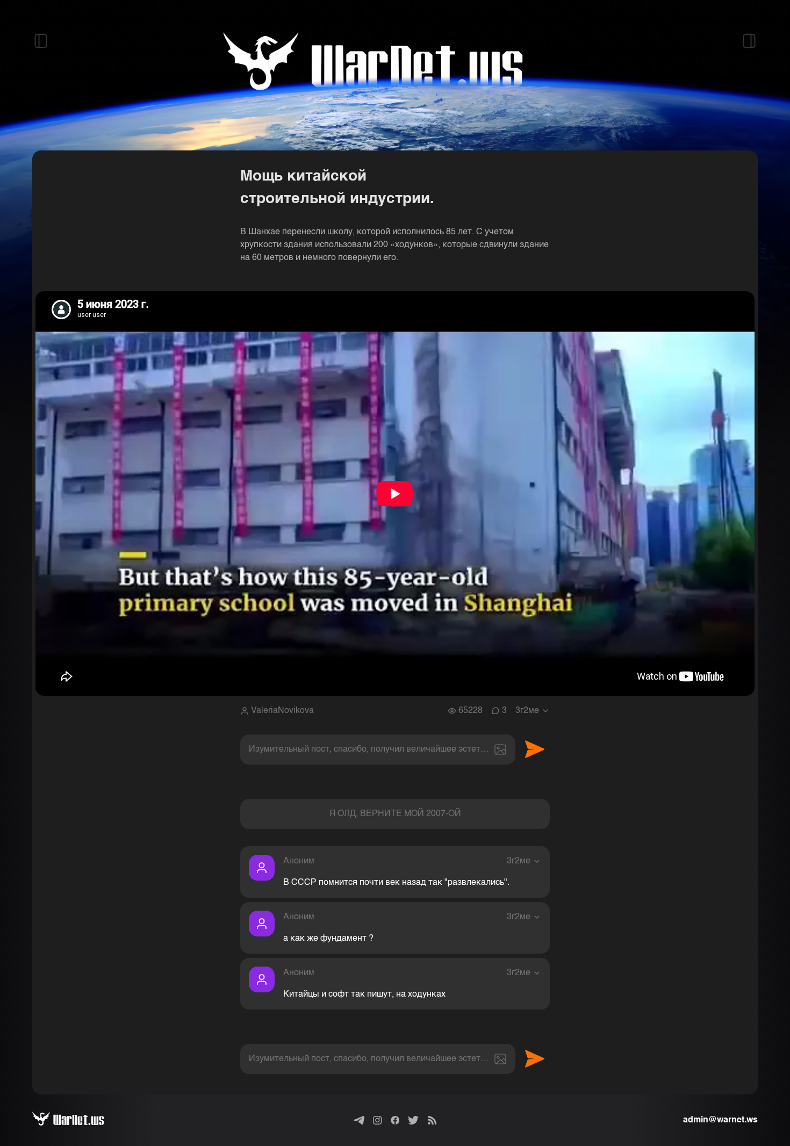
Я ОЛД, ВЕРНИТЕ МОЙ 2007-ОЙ (395, 814)
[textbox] (377, 749)
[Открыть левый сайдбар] (40, 40)
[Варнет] (76, 1120)
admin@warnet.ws (720, 1120)
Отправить (534, 749)
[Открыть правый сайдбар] (749, 40)
